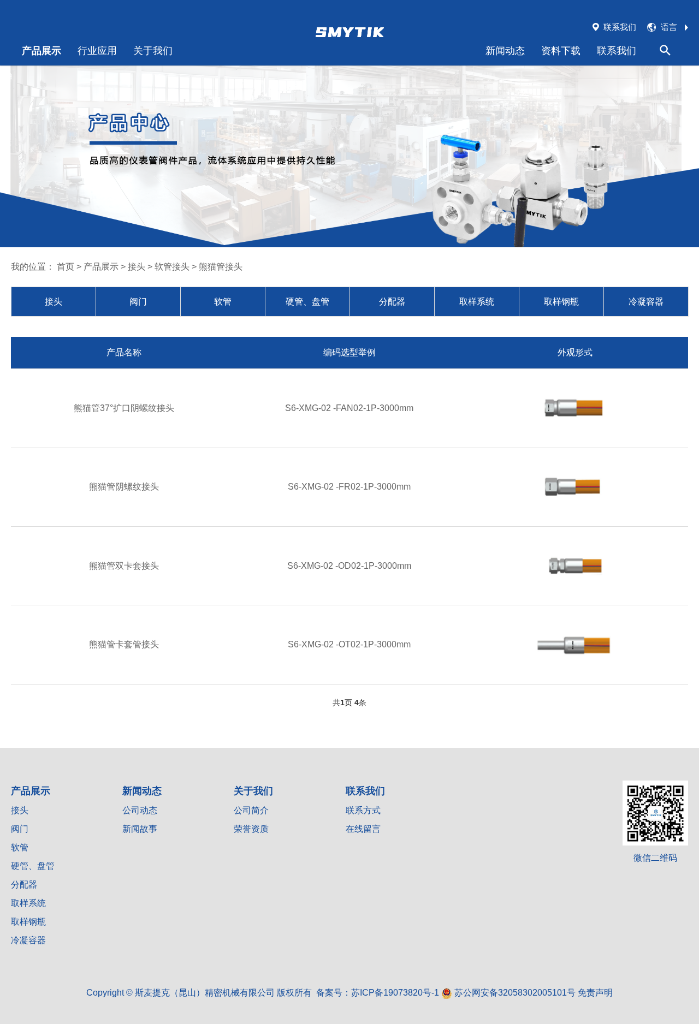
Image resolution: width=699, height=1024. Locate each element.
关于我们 (153, 50)
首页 (65, 266)
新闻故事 (139, 829)
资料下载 (560, 50)
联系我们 (616, 50)
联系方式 (363, 810)
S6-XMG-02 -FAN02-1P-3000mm (349, 408)
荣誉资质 (251, 829)
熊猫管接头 (220, 266)
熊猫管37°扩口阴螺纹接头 (124, 408)
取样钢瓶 (561, 301)
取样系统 (476, 301)
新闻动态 (505, 50)
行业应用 (97, 50)
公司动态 (139, 810)
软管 (223, 301)
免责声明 (595, 992)
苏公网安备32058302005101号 (514, 992)
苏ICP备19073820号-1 (395, 992)
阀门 (138, 301)
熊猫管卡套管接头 (124, 644)
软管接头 (172, 266)
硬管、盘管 (307, 301)
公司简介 (251, 810)
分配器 (392, 301)
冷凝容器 (646, 301)
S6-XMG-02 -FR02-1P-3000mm (349, 486)
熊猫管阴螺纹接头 (124, 486)
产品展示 (41, 50)
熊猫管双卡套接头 (124, 565)
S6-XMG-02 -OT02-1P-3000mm (349, 644)
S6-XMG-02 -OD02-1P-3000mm (349, 565)
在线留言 (363, 829)
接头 (136, 266)
